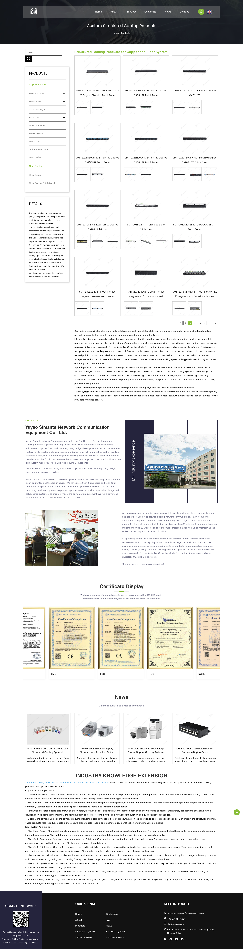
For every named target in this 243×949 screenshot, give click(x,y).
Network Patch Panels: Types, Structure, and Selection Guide (47, 750)
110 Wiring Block (37, 133)
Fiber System (36, 166)
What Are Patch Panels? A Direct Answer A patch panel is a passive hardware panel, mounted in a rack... (195, 760)
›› (215, 323)
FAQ (110, 920)
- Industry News (115, 937)
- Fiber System (83, 937)
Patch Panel (35, 101)
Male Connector (37, 125)
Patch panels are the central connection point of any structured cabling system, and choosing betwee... (146, 760)
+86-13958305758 (176, 913)
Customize (150, 12)
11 (204, 323)
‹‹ (169, 323)
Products (131, 12)
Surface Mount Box (38, 149)
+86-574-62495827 (195, 913)
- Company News (116, 931)
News (168, 12)
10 (200, 323)
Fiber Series (35, 175)
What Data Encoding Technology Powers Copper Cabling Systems (96, 750)
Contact (184, 12)
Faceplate (34, 117)
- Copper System (85, 931)
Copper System (37, 85)
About (114, 12)
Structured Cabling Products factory (44, 497)
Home (98, 12)
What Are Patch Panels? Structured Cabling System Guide (194, 750)
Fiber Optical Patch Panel (42, 183)
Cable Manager (37, 109)
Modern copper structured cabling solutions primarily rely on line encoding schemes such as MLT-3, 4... (97, 760)
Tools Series (35, 157)
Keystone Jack (36, 93)
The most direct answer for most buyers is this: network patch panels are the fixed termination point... (48, 760)
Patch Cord (34, 141)
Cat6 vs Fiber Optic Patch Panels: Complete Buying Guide (145, 750)
